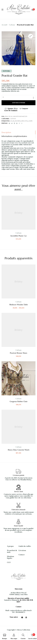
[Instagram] (26, 617)
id (13, 121)
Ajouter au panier (18, 102)
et (11, 121)
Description (6, 132)
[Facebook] (22, 617)
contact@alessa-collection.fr (21, 610)
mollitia (24, 121)
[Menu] (4, 10)
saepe (30, 121)
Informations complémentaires (14, 136)
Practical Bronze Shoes (18, 353)
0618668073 (20, 612)
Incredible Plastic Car (18, 236)
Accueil (4, 25)
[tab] (18, 132)
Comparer (25, 108)
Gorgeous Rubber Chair (18, 401)
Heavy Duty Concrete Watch (18, 450)
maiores (18, 121)
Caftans (12, 25)
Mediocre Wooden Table (18, 305)
